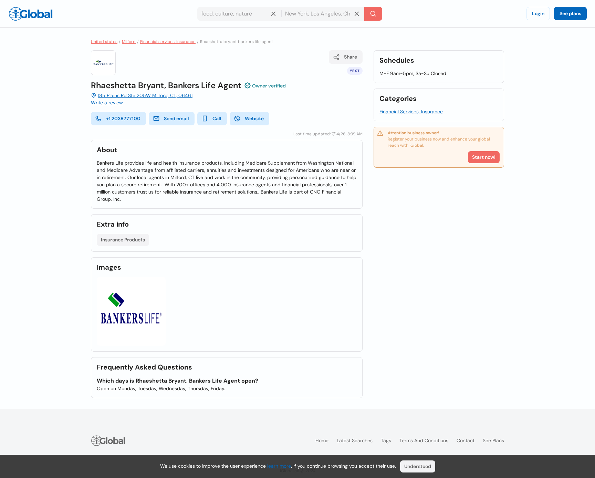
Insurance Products (123, 240)
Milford (129, 41)
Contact (465, 440)
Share (350, 57)
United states (104, 41)
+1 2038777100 (123, 118)
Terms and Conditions (423, 440)
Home (321, 440)
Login (538, 13)
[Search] (373, 14)
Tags (386, 440)
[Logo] (30, 14)
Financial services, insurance (168, 41)
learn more (279, 466)
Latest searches (355, 440)
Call (216, 118)
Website (254, 118)
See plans (570, 13)
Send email (176, 118)
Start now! (483, 157)
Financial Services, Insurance (411, 111)
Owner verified (268, 86)
